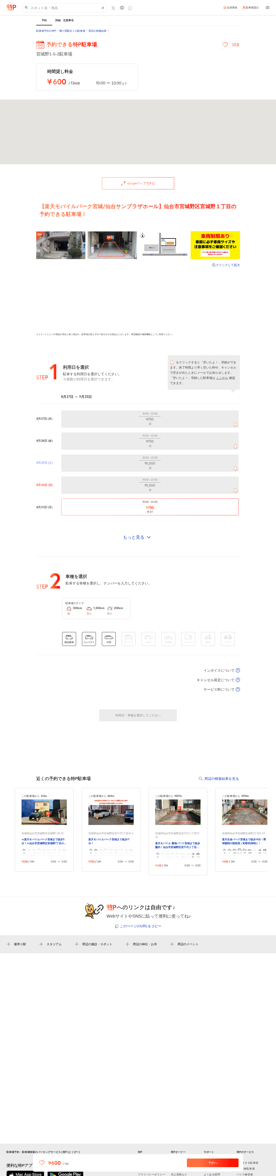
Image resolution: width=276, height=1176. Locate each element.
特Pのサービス (245, 1152)
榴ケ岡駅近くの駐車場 (72, 30)
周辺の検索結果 (97, 30)
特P (140, 1152)
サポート (209, 1152)
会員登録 (232, 7)
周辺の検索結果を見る (221, 778)
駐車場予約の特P (46, 30)
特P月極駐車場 (246, 1168)
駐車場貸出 (252, 7)
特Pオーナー (178, 1152)
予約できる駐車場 (247, 1162)
